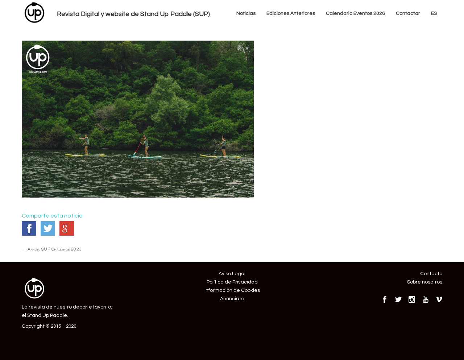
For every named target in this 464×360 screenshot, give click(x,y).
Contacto (431, 273)
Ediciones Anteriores (290, 13)
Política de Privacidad (232, 282)
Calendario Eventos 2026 (355, 13)
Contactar (408, 13)
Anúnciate (232, 298)
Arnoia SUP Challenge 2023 (52, 249)
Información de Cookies (232, 290)
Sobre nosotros (424, 282)
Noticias (246, 13)
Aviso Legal (232, 273)
